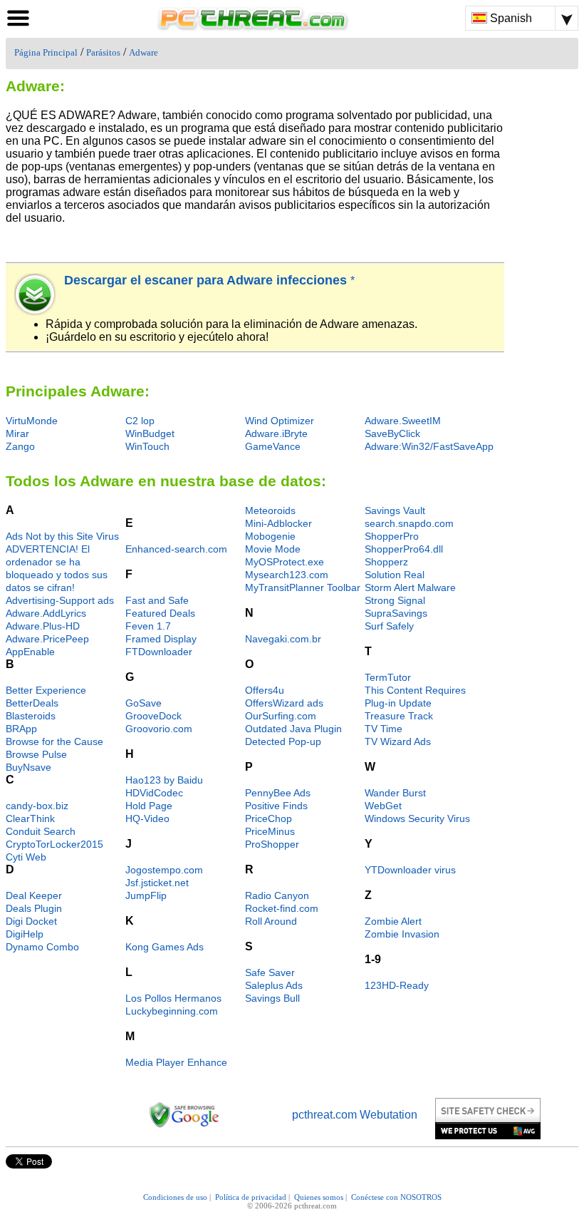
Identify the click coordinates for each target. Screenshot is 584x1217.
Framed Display (161, 639)
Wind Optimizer (279, 420)
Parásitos (103, 53)
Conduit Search (40, 831)
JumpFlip (146, 895)
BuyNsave (28, 767)
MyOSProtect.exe (284, 562)
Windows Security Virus (417, 818)
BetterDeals (32, 703)
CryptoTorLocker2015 (54, 844)
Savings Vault (395, 510)
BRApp (21, 728)
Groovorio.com (158, 728)
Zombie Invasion (402, 934)
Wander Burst (395, 793)
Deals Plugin (34, 908)
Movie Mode (273, 549)
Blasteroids (31, 716)
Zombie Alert (393, 921)
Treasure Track (399, 716)
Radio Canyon (277, 895)
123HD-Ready (397, 985)
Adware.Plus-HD (43, 626)
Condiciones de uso (175, 1197)
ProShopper (272, 844)
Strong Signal (395, 600)
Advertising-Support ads (60, 600)
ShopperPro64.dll (404, 549)
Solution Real (394, 574)
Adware (143, 53)
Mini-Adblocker (278, 523)
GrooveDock (153, 716)
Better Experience (46, 690)
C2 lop (140, 420)
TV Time (383, 728)
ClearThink (30, 818)
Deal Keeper (34, 895)
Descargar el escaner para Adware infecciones (207, 280)
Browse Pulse (36, 754)
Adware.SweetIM (403, 420)
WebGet (383, 805)
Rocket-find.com (281, 908)
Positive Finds (276, 805)
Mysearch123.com (286, 574)
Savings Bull (272, 998)
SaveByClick (392, 433)
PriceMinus (270, 831)
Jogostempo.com (164, 869)
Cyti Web (26, 857)
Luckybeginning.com (171, 1011)
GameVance (273, 446)
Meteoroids (270, 510)
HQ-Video (147, 818)
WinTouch (147, 446)
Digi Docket (31, 921)
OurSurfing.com (280, 716)
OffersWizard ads (284, 703)
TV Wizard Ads (398, 741)
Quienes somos (318, 1197)
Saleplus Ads (274, 985)
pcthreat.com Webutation (354, 1115)
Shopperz (386, 562)
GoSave (143, 703)
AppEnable (30, 651)
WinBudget (149, 433)
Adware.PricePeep (47, 639)
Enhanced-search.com (176, 549)
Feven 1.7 (148, 626)
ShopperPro (392, 536)
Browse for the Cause (54, 741)
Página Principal (46, 53)
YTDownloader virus (410, 869)
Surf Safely (389, 626)
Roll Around (271, 921)
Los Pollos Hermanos (173, 998)
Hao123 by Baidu (164, 780)
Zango (20, 446)
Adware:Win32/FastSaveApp (429, 446)
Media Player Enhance (176, 1062)
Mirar (17, 433)
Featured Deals (160, 613)
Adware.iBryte (276, 433)
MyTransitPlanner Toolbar (302, 587)
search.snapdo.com (409, 523)
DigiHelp (24, 934)
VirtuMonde (32, 420)
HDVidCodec (154, 793)
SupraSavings (396, 613)
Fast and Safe (157, 600)
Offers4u (264, 690)
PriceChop (268, 818)
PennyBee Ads (278, 793)
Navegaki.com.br (283, 639)
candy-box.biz (37, 805)
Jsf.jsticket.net (157, 882)
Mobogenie (270, 536)
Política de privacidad (250, 1197)
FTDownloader (158, 651)
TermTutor (388, 677)
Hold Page (148, 805)
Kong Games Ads (164, 946)
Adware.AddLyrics (46, 613)
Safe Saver (270, 972)
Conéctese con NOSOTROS (396, 1197)
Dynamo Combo (42, 946)
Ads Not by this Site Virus (62, 536)
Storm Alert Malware (410, 587)
